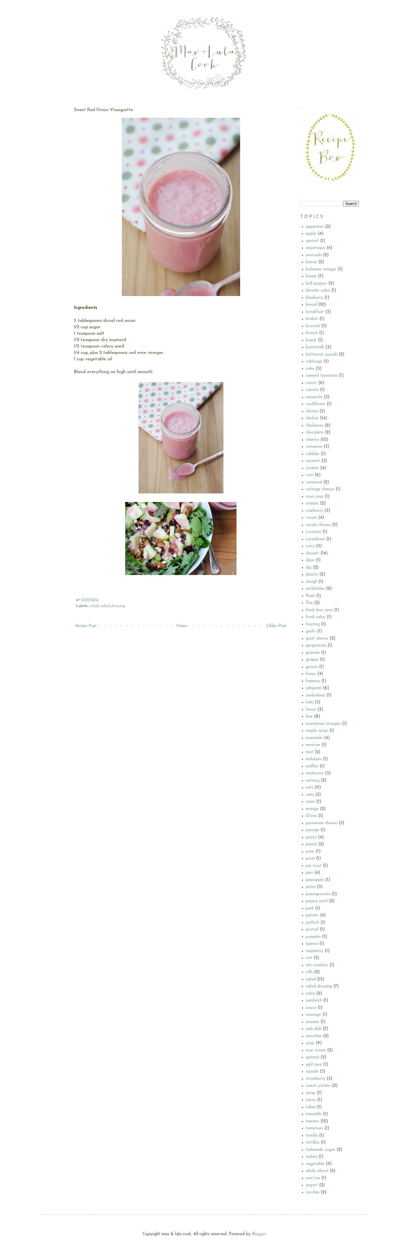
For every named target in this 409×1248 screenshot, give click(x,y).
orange (312, 809)
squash (312, 1072)
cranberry (314, 511)
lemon (311, 710)
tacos (311, 1100)
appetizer (315, 227)
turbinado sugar (320, 1150)
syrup (311, 1093)
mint (309, 752)
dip (309, 568)
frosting (313, 624)
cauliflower (315, 404)
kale (309, 702)
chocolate (314, 432)
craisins (312, 503)
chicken (312, 418)
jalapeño (314, 688)
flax (309, 603)
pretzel (312, 930)
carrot (311, 383)
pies (309, 873)
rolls (309, 972)
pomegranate (318, 894)
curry (310, 546)
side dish (313, 1029)
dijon (310, 560)
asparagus (315, 248)
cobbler (312, 454)
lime (309, 716)
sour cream (316, 1050)
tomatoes (314, 1128)
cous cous (314, 497)
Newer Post (86, 626)
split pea (314, 1065)
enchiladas (315, 589)
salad (93, 606)
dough (311, 582)
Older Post (277, 626)
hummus (313, 681)
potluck (312, 923)
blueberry (314, 298)
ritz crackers (317, 965)
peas (310, 859)
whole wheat (317, 1171)
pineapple (315, 880)
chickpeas (314, 426)
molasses (314, 759)
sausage (313, 1015)
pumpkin (313, 937)
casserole (314, 397)
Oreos (311, 816)
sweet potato (318, 1086)
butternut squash (321, 355)
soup (310, 1043)
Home (181, 626)
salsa (310, 994)
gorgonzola (316, 645)
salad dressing (112, 606)
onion (310, 802)
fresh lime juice (319, 610)
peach (311, 844)
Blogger (259, 1234)
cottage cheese (320, 489)
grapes (312, 660)
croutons (313, 532)
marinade (314, 738)
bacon (311, 262)
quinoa (312, 944)
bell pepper (316, 284)
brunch (312, 333)
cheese (312, 411)
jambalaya (315, 695)
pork (310, 908)
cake (310, 369)
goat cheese (317, 639)
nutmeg (312, 781)
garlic (311, 631)
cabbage (314, 361)
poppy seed (316, 901)
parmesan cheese (321, 823)
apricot (312, 241)
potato (312, 915)
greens (312, 667)
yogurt (312, 1185)
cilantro (312, 440)
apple (311, 234)
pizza (311, 887)
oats (310, 795)
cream (311, 518)
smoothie (314, 1036)
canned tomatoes (321, 376)
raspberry (314, 951)
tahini (311, 1107)
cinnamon (314, 447)
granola (313, 653)
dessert (312, 553)
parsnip (312, 830)
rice (309, 958)
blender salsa (318, 290)
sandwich (314, 1001)
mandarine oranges (323, 724)
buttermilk (315, 347)
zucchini (312, 1192)
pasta (311, 837)
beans (311, 276)
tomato (312, 1121)
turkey (311, 1157)
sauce (311, 1008)
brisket (312, 319)
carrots (312, 390)
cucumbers (315, 539)
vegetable (315, 1164)
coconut (313, 461)
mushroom (315, 773)
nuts (309, 787)
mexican (313, 745)
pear (310, 852)
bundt (311, 340)
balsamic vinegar (321, 269)
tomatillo (314, 1114)
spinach (312, 1057)
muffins (312, 766)
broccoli (313, 326)
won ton (313, 1178)
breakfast (315, 312)
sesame (312, 1022)
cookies (312, 468)
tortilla (312, 1136)
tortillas (312, 1143)
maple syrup (317, 731)
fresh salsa (315, 617)
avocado (314, 255)
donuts (312, 574)
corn (309, 475)
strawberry (315, 1079)
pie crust (314, 866)
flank (310, 596)
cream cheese (318, 525)
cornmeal (314, 482)
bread (311, 305)
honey (311, 674)
